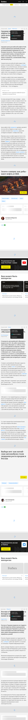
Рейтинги (17, 4)
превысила (14, 127)
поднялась (16, 131)
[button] (26, 2)
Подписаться (6, 267)
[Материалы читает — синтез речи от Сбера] (22, 29)
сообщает (23, 65)
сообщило (6, 642)
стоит (13, 366)
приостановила (21, 427)
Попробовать (14, 38)
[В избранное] (26, 29)
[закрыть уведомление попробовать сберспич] (22, 32)
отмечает (24, 373)
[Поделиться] (24, 29)
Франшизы (24, 4)
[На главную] (4, 1)
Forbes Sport (4, 293)
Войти (19, 1)
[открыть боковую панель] (23, 2)
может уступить (20, 152)
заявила (7, 141)
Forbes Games (8, 4)
